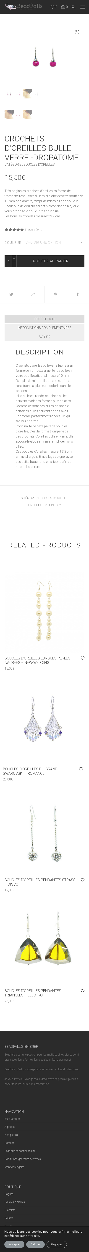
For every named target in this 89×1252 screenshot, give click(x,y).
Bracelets (10, 1210)
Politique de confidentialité (20, 1151)
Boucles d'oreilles (39, 164)
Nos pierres (11, 1135)
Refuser (35, 1244)
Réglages (56, 1244)
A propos (10, 1126)
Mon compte (12, 1118)
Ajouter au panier (51, 261)
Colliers (9, 1218)
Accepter (14, 1244)
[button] (77, 32)
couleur (13, 243)
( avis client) (33, 229)
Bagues (9, 1194)
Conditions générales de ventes (23, 1159)
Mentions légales (14, 1167)
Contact (9, 1143)
